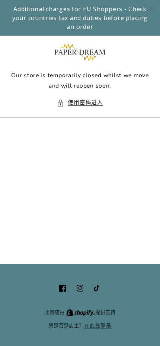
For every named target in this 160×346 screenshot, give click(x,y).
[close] (152, 8)
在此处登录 (98, 325)
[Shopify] (80, 312)
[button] (80, 103)
